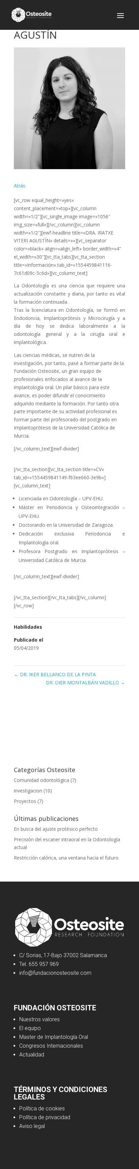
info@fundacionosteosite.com (55, 973)
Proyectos (25, 801)
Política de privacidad (44, 1117)
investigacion (28, 790)
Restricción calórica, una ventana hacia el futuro (66, 857)
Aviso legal (32, 1126)
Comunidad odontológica (41, 780)
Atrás (19, 185)
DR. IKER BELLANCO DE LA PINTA (55, 674)
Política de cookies (42, 1108)
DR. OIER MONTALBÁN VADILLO (85, 682)
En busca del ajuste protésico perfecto (56, 829)
